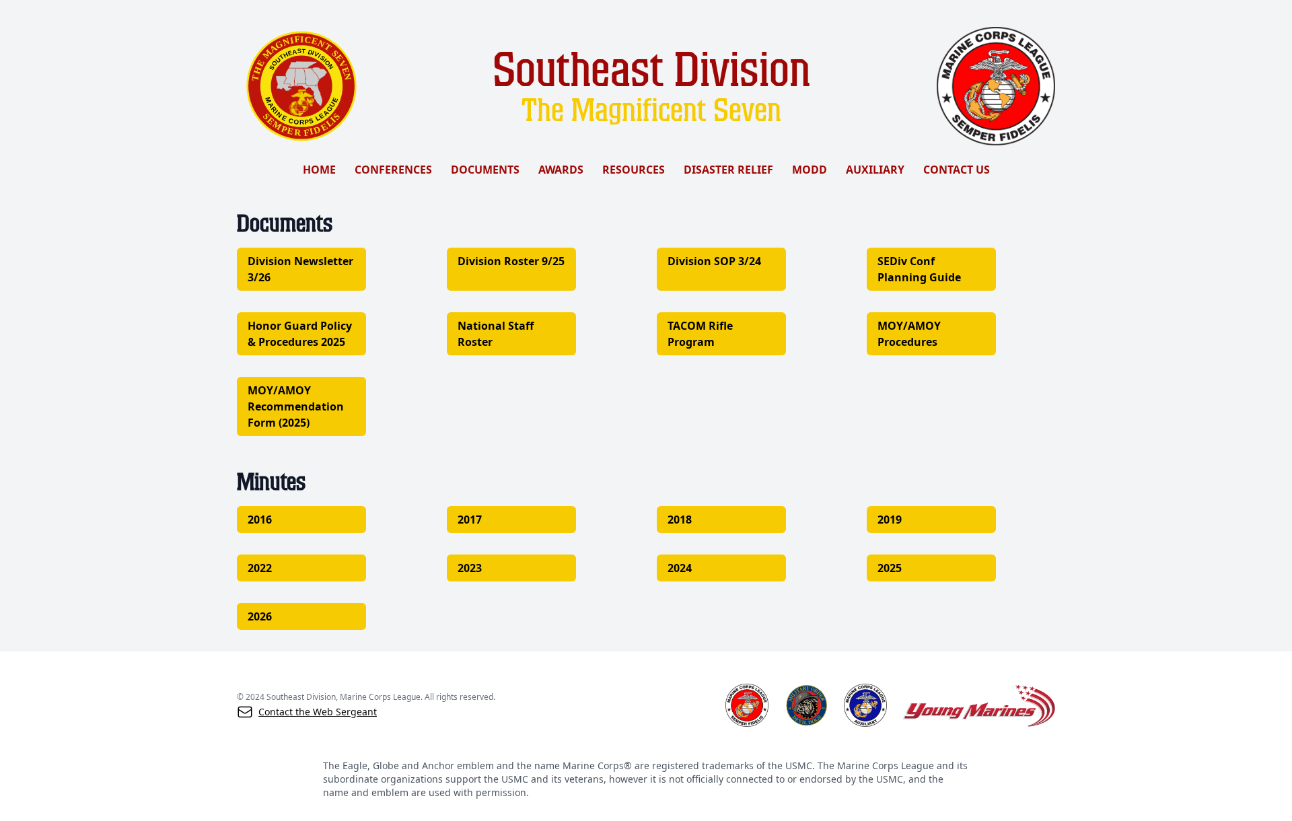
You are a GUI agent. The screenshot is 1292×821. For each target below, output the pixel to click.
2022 (260, 568)
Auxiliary (875, 169)
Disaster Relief (728, 169)
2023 (470, 568)
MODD (809, 169)
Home (319, 169)
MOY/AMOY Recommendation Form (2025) (296, 406)
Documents (485, 169)
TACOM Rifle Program (700, 333)
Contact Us (956, 169)
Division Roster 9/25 (511, 261)
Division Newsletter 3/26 (300, 269)
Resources (633, 169)
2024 (680, 568)
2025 (889, 568)
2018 (680, 519)
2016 (260, 519)
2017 (470, 519)
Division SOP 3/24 (714, 261)
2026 (260, 616)
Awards (560, 169)
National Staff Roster (496, 333)
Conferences (393, 169)
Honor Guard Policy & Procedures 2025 (300, 333)
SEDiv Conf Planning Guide (919, 269)
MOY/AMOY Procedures (909, 333)
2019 (889, 519)
